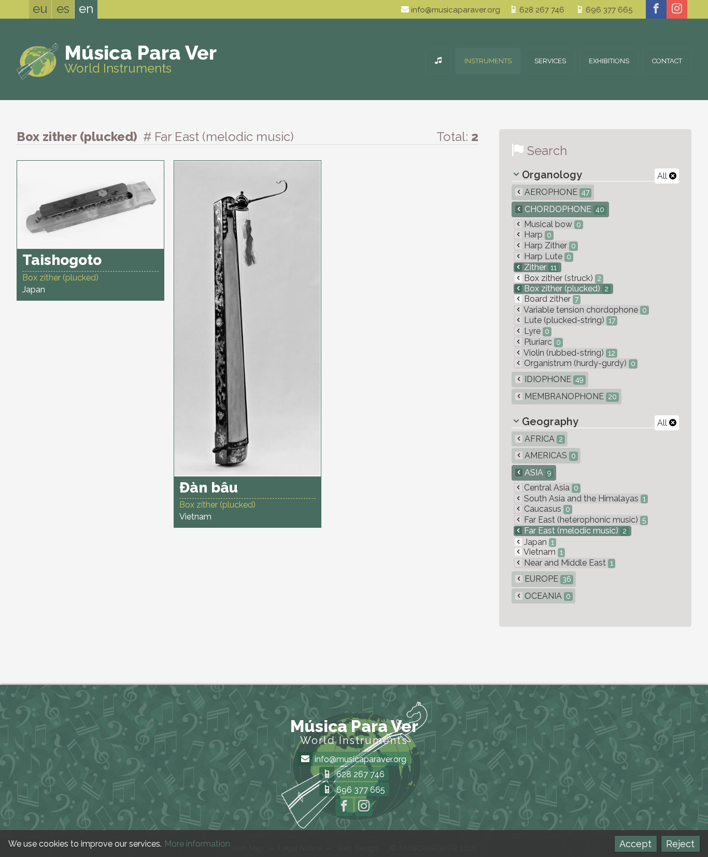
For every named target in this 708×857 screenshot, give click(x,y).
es (62, 8)
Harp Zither (549, 245)
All (663, 176)
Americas (549, 455)
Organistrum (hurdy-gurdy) (578, 363)
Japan (538, 542)
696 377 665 (608, 10)
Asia (536, 472)
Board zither (550, 299)
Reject (680, 843)
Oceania (546, 596)
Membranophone (569, 396)
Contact (667, 61)
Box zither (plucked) (565, 288)
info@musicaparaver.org (454, 10)
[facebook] (656, 9)
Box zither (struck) (561, 278)
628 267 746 (540, 10)
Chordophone (563, 209)
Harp (536, 235)
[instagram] (677, 9)
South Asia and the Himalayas (584, 498)
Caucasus (546, 509)
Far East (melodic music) (574, 531)
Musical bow (551, 224)
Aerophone (555, 192)
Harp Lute (546, 256)
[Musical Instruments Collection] (438, 61)
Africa (542, 439)
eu (40, 8)
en (86, 8)
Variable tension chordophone (584, 310)
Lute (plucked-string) (568, 320)
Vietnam (542, 552)
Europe (546, 579)
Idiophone (553, 379)
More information (197, 844)
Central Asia (550, 488)
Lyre (535, 331)
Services (550, 61)
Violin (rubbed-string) (568, 353)
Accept (635, 843)
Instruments (488, 61)
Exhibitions (609, 61)
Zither (539, 267)
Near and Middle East (567, 563)
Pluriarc (541, 342)
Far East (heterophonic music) (584, 520)
